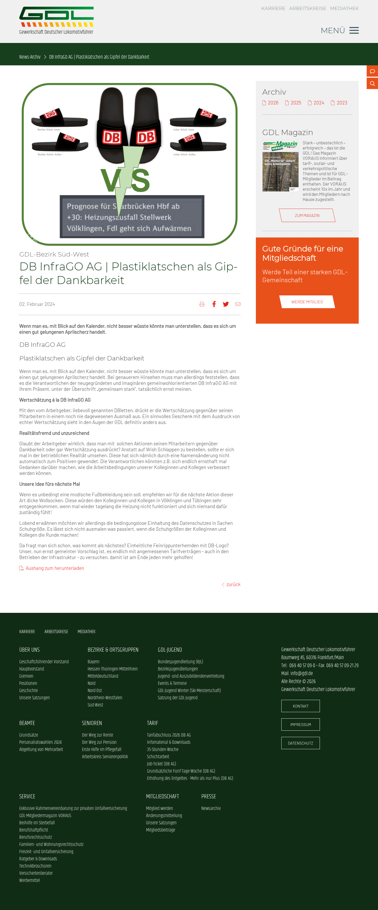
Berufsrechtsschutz (35, 837)
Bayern (94, 662)
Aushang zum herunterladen (55, 568)
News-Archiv (29, 57)
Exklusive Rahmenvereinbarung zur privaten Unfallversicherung (73, 808)
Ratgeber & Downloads (38, 859)
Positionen (28, 683)
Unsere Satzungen (34, 698)
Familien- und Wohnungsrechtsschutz (51, 844)
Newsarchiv (211, 808)
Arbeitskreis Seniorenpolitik (105, 757)
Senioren (92, 723)
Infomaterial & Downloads (169, 742)
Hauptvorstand (31, 669)
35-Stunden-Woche (162, 749)
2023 (342, 102)
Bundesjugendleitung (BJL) (180, 662)
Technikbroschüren (35, 866)
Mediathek (344, 8)
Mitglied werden (159, 808)
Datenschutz (300, 743)
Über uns (29, 650)
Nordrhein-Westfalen (105, 698)
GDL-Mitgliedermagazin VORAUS (45, 815)
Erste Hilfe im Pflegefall (101, 749)
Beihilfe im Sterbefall (37, 823)
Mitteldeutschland (103, 676)
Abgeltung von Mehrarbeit (41, 749)
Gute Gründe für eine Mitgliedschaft (302, 253)
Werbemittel (29, 880)
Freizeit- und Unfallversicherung (46, 851)
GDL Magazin (287, 132)
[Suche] (372, 83)
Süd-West (95, 705)
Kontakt (301, 706)
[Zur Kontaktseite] (372, 71)
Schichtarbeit (158, 757)
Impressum (300, 724)
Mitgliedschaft (162, 796)
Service (27, 796)
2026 (273, 102)
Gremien (26, 676)
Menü (333, 30)
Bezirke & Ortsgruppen (113, 650)
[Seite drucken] (202, 304)
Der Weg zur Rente (97, 735)
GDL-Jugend (170, 650)
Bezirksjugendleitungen (178, 669)
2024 (319, 102)
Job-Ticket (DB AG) (161, 764)
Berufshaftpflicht (33, 830)
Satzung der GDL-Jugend (177, 698)
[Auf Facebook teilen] (214, 304)
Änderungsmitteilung (164, 815)
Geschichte (28, 690)
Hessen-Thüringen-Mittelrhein (113, 669)
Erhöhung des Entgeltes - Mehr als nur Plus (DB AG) (190, 778)
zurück (233, 584)
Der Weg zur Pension (99, 742)
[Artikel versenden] (238, 304)
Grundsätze (28, 735)
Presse (208, 796)
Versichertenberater (36, 873)
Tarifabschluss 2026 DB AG (169, 735)
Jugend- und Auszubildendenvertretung (191, 676)
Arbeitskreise (307, 8)
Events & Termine (172, 683)
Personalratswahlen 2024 (40, 742)
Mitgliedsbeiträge (160, 830)
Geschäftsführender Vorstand (44, 662)
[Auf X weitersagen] (226, 304)
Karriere (273, 8)
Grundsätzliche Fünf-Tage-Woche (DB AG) (181, 771)
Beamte (27, 723)
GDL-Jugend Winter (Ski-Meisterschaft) (189, 690)
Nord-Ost (95, 690)
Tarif (152, 723)
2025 (296, 102)
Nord (91, 683)
